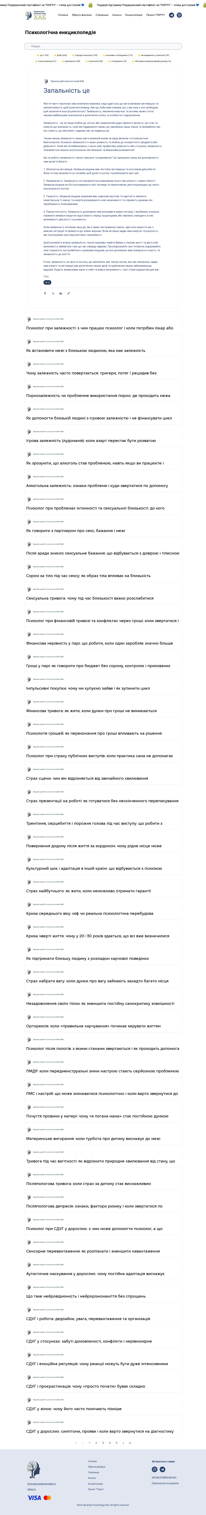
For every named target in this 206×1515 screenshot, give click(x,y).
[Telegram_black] (171, 15)
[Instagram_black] (179, 15)
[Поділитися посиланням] (68, 293)
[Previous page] (83, 1443)
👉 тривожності (72, 61)
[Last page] (130, 1443)
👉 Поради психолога (86, 55)
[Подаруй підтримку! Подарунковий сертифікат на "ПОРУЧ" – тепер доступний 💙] (103, 5)
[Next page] (123, 1443)
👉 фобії (61, 55)
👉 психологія (95, 61)
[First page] (76, 1443)
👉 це (44, 55)
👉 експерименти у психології (154, 55)
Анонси (92, 1478)
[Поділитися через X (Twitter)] (52, 293)
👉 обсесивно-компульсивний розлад (152, 61)
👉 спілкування (118, 61)
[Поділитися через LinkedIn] (60, 293)
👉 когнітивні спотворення (119, 55)
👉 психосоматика (46, 61)
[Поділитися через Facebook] (45, 293)
